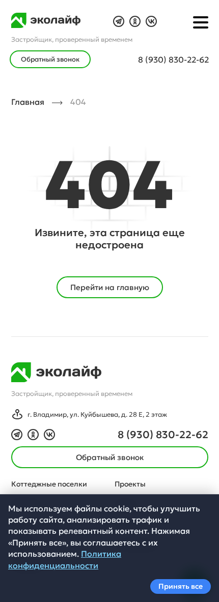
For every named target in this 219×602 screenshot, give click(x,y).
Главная (27, 102)
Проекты (130, 484)
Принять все (180, 586)
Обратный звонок (50, 59)
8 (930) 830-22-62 (173, 59)
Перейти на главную (109, 287)
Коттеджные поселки (49, 484)
